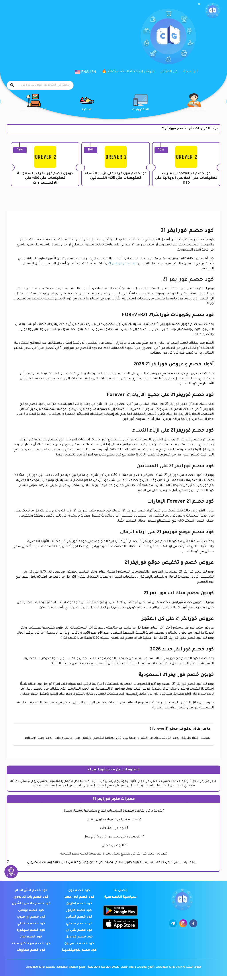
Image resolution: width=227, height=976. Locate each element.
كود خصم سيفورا (31, 930)
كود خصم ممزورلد (31, 950)
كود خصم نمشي (79, 917)
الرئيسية (190, 72)
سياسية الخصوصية (120, 897)
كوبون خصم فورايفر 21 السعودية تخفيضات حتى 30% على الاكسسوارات (45, 178)
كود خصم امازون (79, 904)
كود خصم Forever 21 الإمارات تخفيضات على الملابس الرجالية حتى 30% (186, 178)
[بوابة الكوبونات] (212, 10)
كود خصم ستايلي (31, 924)
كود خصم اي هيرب (31, 917)
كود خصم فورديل (79, 937)
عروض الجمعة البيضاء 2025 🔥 (128, 72)
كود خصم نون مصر (79, 897)
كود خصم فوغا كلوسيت (31, 943)
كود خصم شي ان (79, 930)
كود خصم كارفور (79, 910)
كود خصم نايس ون (79, 943)
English (88, 72)
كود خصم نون (79, 890)
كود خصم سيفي (79, 924)
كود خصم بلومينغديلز (79, 950)
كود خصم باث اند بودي (31, 897)
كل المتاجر (169, 72)
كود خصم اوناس (31, 910)
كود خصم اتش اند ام (31, 890)
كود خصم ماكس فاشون (31, 904)
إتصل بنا (120, 890)
